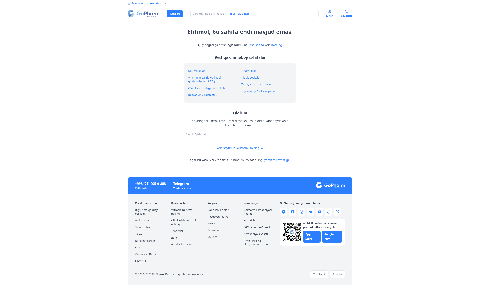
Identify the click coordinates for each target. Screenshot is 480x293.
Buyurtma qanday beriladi (146, 211)
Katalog (175, 13)
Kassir (211, 223)
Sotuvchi (213, 237)
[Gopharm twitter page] (337, 212)
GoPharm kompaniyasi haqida (258, 211)
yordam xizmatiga (277, 160)
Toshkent (319, 274)
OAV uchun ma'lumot (257, 227)
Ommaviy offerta (145, 254)
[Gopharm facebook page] (292, 212)
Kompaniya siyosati (256, 234)
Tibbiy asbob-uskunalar (256, 84)
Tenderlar (177, 231)
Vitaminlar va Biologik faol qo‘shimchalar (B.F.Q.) (204, 79)
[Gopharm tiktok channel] (328, 212)
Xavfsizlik (140, 261)
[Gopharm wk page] (310, 212)
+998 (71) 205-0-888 (150, 183)
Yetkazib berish (144, 227)
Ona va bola (249, 71)
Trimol (231, 13)
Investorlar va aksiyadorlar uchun (256, 242)
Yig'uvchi (213, 230)
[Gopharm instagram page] (301, 212)
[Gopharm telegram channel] (283, 212)
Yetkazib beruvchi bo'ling (182, 211)
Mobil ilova (142, 220)
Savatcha (346, 15)
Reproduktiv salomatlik (202, 95)
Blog (138, 247)
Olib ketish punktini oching (183, 222)
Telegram (181, 183)
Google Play (329, 236)
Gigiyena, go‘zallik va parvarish (261, 91)
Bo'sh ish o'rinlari (218, 210)
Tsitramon (242, 13)
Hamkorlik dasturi (182, 244)
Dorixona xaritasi (145, 240)
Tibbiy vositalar (251, 77)
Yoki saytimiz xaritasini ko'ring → (240, 148)
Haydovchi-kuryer (219, 216)
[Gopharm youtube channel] (319, 212)
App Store (308, 236)
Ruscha (337, 274)
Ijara (174, 237)
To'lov (138, 234)
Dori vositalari (197, 71)
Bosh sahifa (256, 45)
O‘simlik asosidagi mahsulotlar (207, 88)
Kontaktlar (250, 220)
